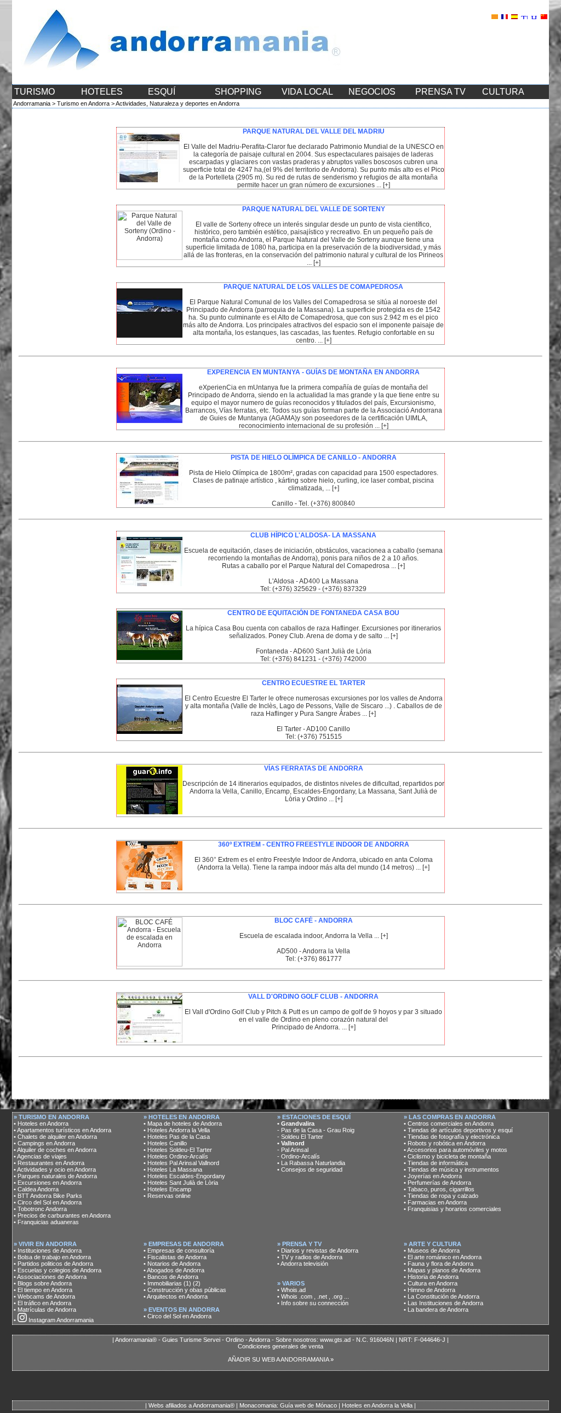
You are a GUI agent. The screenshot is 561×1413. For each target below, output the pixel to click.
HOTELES (102, 91)
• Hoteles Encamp (167, 1189)
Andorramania (31, 103)
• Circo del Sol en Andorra (48, 1202)
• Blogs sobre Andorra (43, 1283)
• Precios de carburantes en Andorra (62, 1215)
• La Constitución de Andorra (441, 1296)
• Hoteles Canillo (165, 1143)
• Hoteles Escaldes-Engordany (184, 1176)
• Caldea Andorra (36, 1189)
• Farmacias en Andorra (435, 1202)
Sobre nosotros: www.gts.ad (313, 1339)
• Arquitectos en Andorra (176, 1296)
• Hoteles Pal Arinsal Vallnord (181, 1163)
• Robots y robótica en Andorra (444, 1143)
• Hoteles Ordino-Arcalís (176, 1156)
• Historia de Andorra (431, 1276)
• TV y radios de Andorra (309, 1257)
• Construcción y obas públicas (185, 1290)
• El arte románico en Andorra (443, 1257)
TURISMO (34, 91)
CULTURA (503, 91)
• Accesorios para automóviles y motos (455, 1149)
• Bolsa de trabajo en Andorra (52, 1257)
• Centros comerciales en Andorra (449, 1123)
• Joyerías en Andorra (433, 1176)
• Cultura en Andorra (430, 1283)
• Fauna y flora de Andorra (438, 1263)
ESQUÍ (161, 91)
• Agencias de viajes (40, 1156)
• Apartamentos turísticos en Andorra (62, 1130)
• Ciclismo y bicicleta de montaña (447, 1156)
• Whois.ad (291, 1290)
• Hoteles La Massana (173, 1169)
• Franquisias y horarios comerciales (452, 1209)
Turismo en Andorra (83, 103)
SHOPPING (238, 91)
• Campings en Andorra (44, 1143)
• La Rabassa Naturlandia (311, 1163)
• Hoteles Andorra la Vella (177, 1130)
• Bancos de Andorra (171, 1276)
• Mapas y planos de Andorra (442, 1270)
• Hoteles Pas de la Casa (177, 1136)
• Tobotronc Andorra (40, 1209)
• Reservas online (167, 1195)
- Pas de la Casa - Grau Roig (315, 1130)
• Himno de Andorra (429, 1290)
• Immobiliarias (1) (167, 1283)
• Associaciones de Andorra (50, 1276)
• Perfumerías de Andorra (437, 1182)
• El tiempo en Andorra (43, 1290)
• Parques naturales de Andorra (55, 1176)
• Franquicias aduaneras (46, 1222)
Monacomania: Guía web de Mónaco (288, 1405)
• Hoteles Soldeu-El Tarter (178, 1149)
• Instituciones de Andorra (48, 1250)
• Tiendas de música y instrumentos (451, 1169)
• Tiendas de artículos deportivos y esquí (458, 1130)
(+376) (333, 589)
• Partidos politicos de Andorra (53, 1263)
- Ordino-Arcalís (298, 1156)
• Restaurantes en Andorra (49, 1163)
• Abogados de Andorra (174, 1270)
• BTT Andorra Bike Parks (48, 1195)
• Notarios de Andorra (172, 1263)
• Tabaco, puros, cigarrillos (439, 1189)
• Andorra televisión (302, 1263)
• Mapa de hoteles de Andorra (183, 1123)
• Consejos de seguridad (309, 1169)
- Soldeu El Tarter (300, 1136)
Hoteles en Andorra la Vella (377, 1405)
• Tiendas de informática (436, 1163)
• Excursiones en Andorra (48, 1182)
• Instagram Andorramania (54, 1320)
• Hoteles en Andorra (41, 1123)
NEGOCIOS (372, 91)
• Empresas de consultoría (179, 1250)
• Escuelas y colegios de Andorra (57, 1270)
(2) (197, 1283)
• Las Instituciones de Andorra (443, 1303)
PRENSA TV (440, 91)
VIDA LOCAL (307, 91)
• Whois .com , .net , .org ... (313, 1296)
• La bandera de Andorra (436, 1309)
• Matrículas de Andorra (45, 1309)
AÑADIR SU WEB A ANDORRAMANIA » (281, 1359)
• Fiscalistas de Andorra (175, 1257)
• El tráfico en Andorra (42, 1303)
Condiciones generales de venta (280, 1346)
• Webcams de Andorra (44, 1296)
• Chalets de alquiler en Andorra (55, 1136)
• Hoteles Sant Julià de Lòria (181, 1182)
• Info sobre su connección (312, 1303)
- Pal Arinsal (292, 1149)
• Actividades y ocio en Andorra (55, 1169)
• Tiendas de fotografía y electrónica (452, 1136)
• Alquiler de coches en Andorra (55, 1149)
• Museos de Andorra (432, 1250)
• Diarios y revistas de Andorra (317, 1250)
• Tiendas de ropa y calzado (441, 1195)
